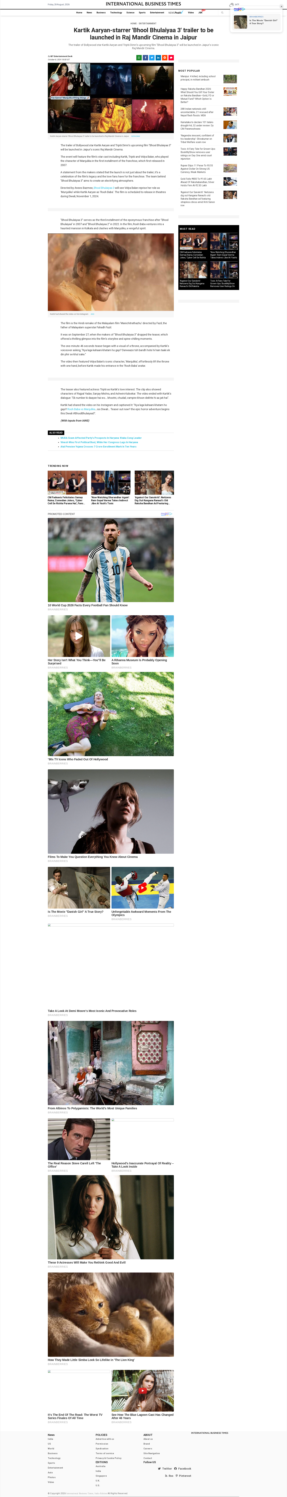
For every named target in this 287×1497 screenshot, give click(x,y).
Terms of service (105, 1453)
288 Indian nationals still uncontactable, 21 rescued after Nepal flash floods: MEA (197, 112)
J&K (200, 12)
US (49, 1444)
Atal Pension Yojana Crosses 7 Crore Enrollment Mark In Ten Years (98, 446)
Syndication (102, 1448)
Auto (50, 1472)
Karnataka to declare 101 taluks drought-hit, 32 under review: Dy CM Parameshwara (197, 125)
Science (130, 12)
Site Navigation (152, 1453)
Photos (52, 1477)
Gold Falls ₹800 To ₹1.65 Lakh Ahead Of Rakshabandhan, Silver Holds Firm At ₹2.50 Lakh (197, 182)
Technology (116, 12)
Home (79, 12)
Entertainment (157, 12)
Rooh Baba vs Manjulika (81, 409)
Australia (100, 1466)
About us (148, 1439)
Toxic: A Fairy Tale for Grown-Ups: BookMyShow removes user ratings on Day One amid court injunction (222, 286)
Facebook (184, 1468)
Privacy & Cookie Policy (109, 1458)
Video (191, 12)
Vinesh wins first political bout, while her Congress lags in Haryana (99, 442)
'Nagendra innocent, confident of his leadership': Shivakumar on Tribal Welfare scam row (197, 139)
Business (101, 12)
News (89, 12)
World (51, 1448)
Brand (147, 1444)
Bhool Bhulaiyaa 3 (104, 187)
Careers (148, 1448)
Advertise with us (105, 1439)
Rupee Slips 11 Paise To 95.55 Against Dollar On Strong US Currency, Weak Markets (197, 169)
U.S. (98, 1485)
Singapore (101, 1476)
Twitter (166, 1468)
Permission (102, 1444)
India (50, 1439)
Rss (170, 1475)
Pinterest (184, 1475)
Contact (148, 1458)
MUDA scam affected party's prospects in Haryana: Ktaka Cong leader (101, 438)
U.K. (98, 1480)
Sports (142, 12)
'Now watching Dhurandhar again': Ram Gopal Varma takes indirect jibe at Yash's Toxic (110, 500)
